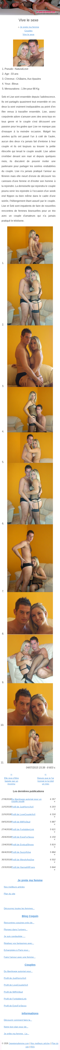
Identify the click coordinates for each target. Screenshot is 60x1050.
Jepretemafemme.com (19, 1043)
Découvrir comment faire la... (18, 1020)
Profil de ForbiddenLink (22, 829)
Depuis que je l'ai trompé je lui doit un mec (45, 781)
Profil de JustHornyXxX (22, 807)
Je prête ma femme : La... (16, 1033)
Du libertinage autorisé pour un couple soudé (26, 800)
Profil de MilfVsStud (20, 822)
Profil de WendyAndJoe (22, 859)
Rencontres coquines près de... (19, 922)
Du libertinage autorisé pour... (18, 971)
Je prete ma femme (29, 27)
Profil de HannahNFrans (23, 867)
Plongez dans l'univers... (16, 929)
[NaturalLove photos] (30, 245)
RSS (32, 1047)
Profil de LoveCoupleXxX (23, 814)
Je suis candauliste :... (14, 936)
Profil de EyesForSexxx (22, 837)
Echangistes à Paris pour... (17, 950)
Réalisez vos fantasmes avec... (19, 943)
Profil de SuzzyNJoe (21, 852)
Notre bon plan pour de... (16, 1027)
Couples (28, 30)
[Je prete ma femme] (30, 7)
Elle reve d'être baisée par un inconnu (11, 781)
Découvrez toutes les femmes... (19, 908)
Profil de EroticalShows (22, 844)
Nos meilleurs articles (14, 887)
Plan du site (9, 893)
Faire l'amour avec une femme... (20, 957)
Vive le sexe (28, 34)
